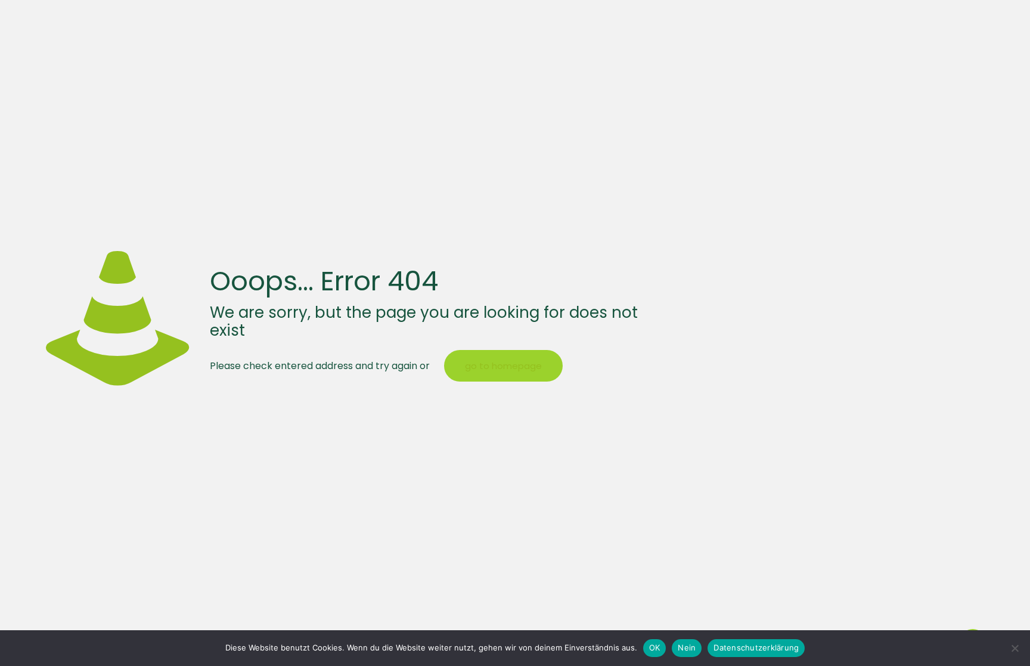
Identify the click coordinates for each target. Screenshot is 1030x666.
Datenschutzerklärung (756, 647)
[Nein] (1015, 648)
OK (654, 647)
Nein (687, 647)
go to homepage (503, 366)
